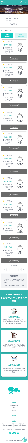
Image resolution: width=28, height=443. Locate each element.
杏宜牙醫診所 (8, 118)
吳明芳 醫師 (8, 181)
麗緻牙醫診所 (8, 48)
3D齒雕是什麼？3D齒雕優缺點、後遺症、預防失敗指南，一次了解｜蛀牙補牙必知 (14, 280)
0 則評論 (9, 41)
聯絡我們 (14, 421)
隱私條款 (14, 410)
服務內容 (14, 402)
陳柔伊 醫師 (8, 115)
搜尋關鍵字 (15, 24)
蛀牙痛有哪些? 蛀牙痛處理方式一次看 (14, 285)
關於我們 (14, 415)
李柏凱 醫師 (8, 45)
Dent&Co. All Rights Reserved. (16, 440)
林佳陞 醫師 (8, 225)
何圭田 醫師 (8, 204)
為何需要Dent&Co (14, 405)
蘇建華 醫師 (8, 68)
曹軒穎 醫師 (8, 158)
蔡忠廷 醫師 (8, 137)
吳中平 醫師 (8, 91)
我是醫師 (14, 408)
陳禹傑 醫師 (8, 247)
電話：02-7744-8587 (7, 424)
